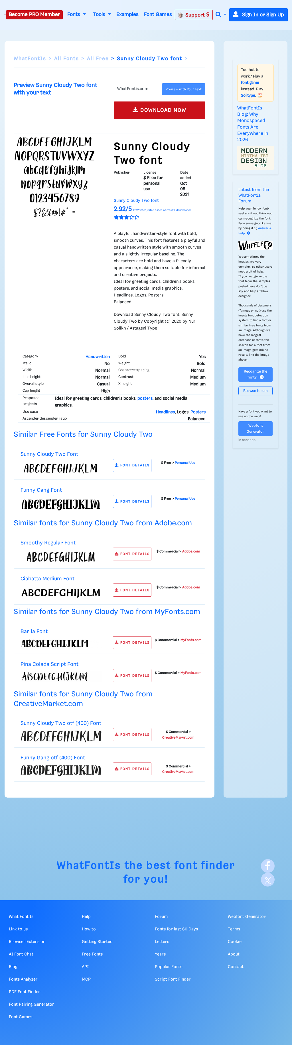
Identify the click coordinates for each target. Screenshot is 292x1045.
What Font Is (21, 916)
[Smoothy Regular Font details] (61, 556)
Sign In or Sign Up (262, 14)
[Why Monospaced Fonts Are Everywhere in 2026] (255, 158)
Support (195, 15)
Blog (13, 967)
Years (160, 954)
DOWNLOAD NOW (162, 110)
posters (145, 398)
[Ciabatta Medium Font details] (61, 593)
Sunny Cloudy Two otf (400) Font (61, 723)
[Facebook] (268, 866)
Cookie (235, 942)
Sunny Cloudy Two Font (49, 454)
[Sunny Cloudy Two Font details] (61, 468)
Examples (127, 14)
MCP (86, 979)
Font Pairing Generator (31, 1004)
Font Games (158, 14)
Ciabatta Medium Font (47, 579)
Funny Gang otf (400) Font (53, 758)
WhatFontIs (30, 58)
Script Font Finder (173, 979)
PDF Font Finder (24, 992)
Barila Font (34, 631)
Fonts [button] (74, 14)
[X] (268, 880)
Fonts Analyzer (23, 979)
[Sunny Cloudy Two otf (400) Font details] (61, 736)
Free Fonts (92, 954)
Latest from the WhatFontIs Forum (253, 196)
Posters (198, 412)
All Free (98, 58)
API (85, 967)
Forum (161, 916)
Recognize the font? (255, 374)
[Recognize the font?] (255, 245)
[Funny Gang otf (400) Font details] (61, 770)
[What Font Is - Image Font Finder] (5, 15)
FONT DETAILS (134, 465)
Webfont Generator (255, 429)
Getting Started (97, 942)
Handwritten (98, 357)
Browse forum (255, 391)
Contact (236, 967)
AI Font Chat (21, 954)
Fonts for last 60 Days (176, 929)
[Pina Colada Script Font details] (61, 676)
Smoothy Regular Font (48, 543)
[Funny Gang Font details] (61, 504)
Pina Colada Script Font (49, 664)
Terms (234, 929)
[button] (221, 15)
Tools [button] (100, 14)
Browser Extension (27, 942)
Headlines (165, 412)
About (234, 954)
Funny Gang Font (41, 490)
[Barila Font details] (61, 643)
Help (86, 916)
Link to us (18, 929)
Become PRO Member (34, 14)
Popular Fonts (168, 967)
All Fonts (66, 58)
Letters (162, 942)
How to (89, 929)
